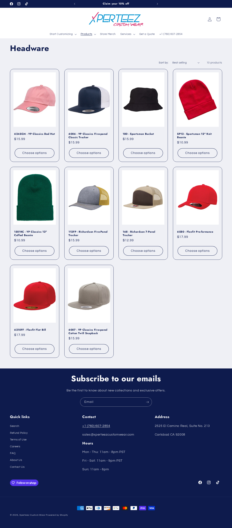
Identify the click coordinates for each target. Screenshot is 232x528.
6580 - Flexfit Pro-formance (195, 232)
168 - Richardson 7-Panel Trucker (139, 233)
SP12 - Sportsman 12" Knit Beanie (194, 135)
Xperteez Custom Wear (32, 515)
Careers (15, 446)
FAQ (13, 453)
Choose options (34, 152)
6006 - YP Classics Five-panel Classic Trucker (88, 135)
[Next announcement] (157, 4)
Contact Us (17, 466)
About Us (16, 460)
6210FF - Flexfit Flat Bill (30, 330)
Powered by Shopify (57, 515)
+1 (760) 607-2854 (96, 426)
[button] (62, 34)
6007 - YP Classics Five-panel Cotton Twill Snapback (88, 331)
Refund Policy (19, 432)
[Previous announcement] (75, 4)
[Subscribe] (147, 402)
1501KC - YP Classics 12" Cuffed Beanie (30, 233)
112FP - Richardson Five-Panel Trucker (88, 233)
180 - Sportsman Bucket (138, 133)
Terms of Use (18, 439)
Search (14, 426)
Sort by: (163, 62)
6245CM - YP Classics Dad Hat (34, 133)
